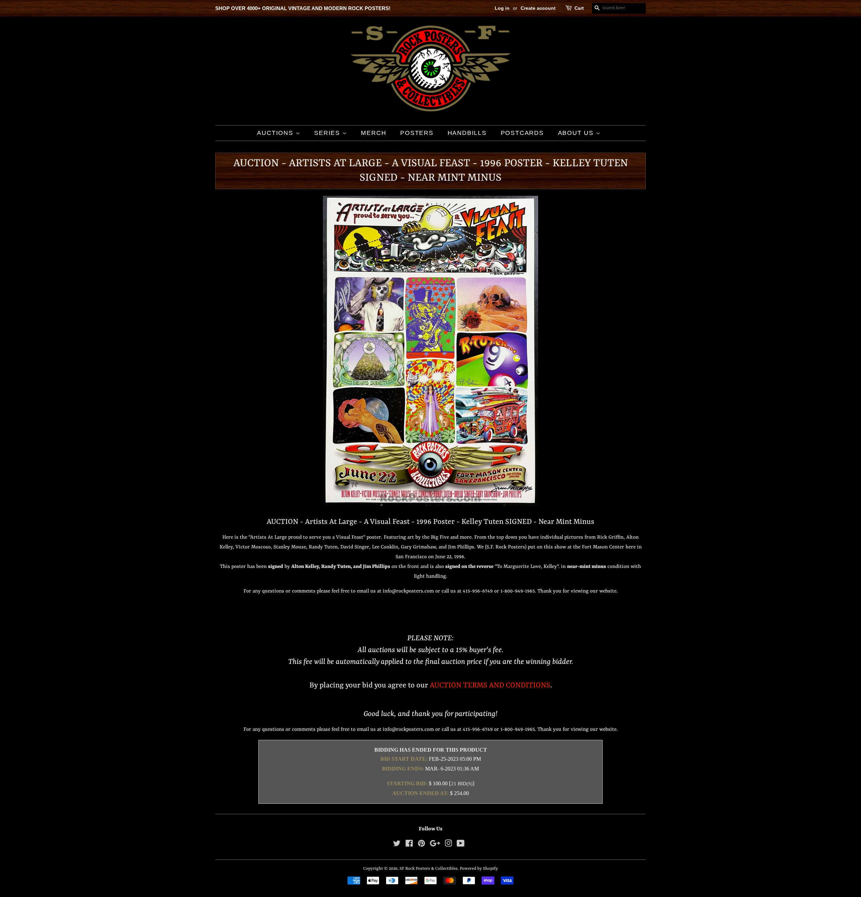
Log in (502, 8)
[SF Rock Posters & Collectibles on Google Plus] (435, 845)
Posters (417, 133)
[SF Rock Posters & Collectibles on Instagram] (448, 845)
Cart (579, 8)
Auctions (276, 133)
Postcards (522, 133)
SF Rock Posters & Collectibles (429, 868)
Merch (373, 133)
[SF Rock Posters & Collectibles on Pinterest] (421, 845)
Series (328, 133)
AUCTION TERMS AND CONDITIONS (490, 685)
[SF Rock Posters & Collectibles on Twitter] (397, 845)
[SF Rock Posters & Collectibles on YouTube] (460, 845)
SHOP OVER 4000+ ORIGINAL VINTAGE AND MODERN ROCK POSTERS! (302, 8)
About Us (577, 133)
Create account (538, 8)
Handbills (467, 133)
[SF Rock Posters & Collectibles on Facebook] (409, 845)
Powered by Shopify (479, 868)
